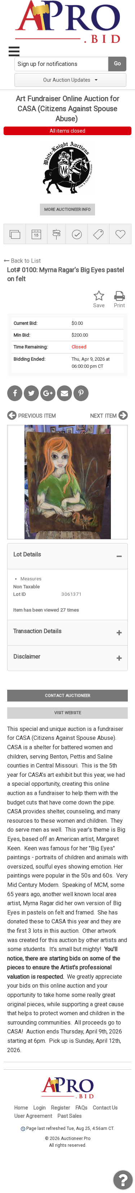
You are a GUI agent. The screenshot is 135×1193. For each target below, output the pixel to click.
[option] (67, 482)
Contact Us (105, 1108)
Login (39, 1108)
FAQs (81, 1108)
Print (119, 306)
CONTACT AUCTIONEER (67, 695)
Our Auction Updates (66, 80)
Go (117, 64)
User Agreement (33, 1116)
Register (60, 1108)
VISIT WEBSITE (67, 712)
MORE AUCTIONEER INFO (67, 209)
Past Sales (70, 1116)
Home (21, 1108)
